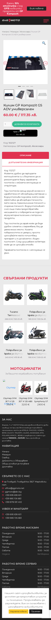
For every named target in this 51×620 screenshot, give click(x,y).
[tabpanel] (25, 62)
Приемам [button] (35, 611)
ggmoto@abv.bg (13, 492)
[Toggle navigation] (46, 20)
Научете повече (18, 611)
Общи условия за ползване (15, 463)
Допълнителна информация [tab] (25, 162)
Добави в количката (26, 124)
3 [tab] (27, 87)
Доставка (7, 466)
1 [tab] (19, 87)
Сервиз (5, 457)
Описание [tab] (25, 155)
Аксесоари (25, 32)
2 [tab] (23, 87)
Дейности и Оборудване (15, 460)
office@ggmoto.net (14, 488)
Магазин (14, 32)
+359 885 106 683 (13, 498)
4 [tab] (31, 87)
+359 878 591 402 (13, 502)
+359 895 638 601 (13, 495)
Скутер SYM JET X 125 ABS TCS (25, 401)
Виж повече (37, 8)
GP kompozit (24, 146)
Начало (5, 32)
